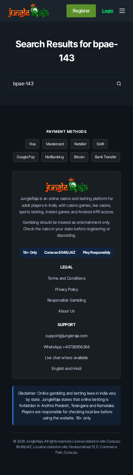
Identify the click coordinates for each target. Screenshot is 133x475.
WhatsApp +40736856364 (67, 346)
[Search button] (119, 83)
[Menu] (122, 11)
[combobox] (60, 83)
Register (81, 11)
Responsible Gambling (66, 300)
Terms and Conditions (66, 278)
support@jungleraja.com (66, 335)
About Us (66, 310)
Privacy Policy (66, 289)
